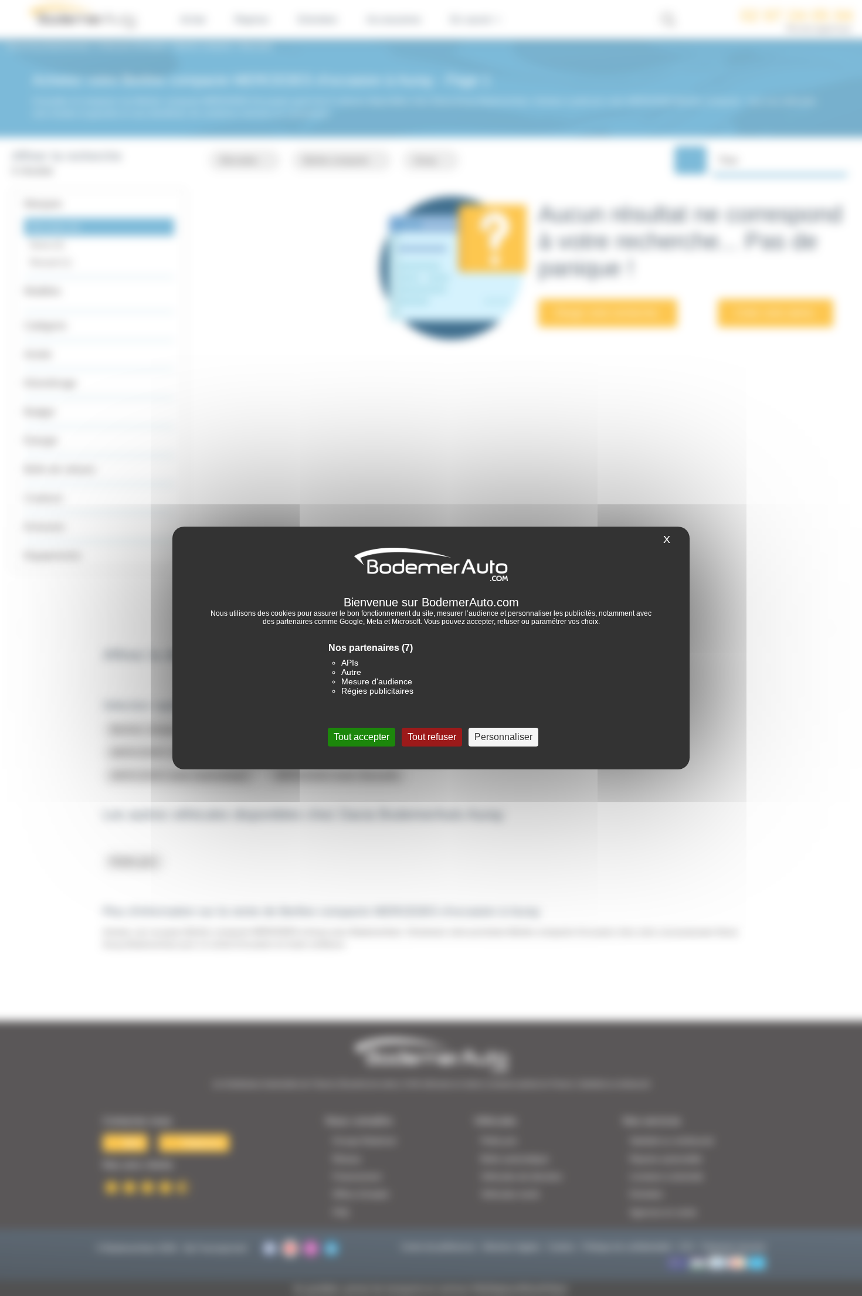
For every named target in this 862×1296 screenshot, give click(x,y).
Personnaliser (503, 737)
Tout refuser (432, 737)
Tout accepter (361, 737)
